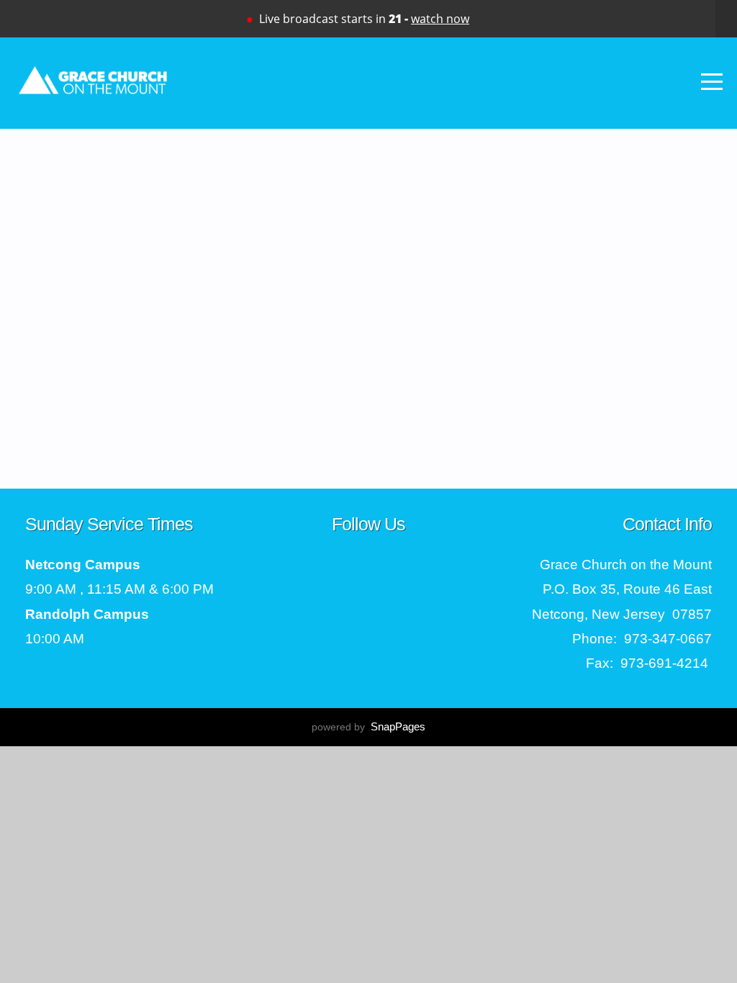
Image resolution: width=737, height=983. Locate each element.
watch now (440, 19)
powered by (368, 727)
